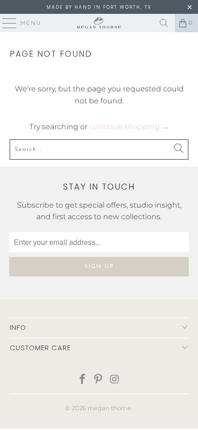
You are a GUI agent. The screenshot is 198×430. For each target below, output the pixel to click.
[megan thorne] (99, 23)
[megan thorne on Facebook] (82, 379)
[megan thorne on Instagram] (115, 379)
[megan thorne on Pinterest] (98, 379)
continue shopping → (129, 126)
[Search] (164, 23)
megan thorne (109, 408)
